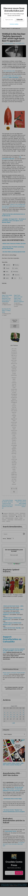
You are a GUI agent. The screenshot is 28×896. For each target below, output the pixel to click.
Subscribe (20, 19)
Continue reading (14, 24)
